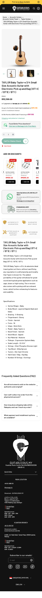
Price (4, 96)
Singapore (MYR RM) (20, 578)
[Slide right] (37, 74)
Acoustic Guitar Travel (10, 19)
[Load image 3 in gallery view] (30, 73)
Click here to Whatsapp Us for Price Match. (22, 126)
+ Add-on (10, 182)
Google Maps (10, 506)
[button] (3, 2)
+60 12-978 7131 (8, 525)
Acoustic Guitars (16, 17)
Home (5, 17)
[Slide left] (4, 74)
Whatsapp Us (8, 487)
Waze (8, 508)
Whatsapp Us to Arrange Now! (25, 201)
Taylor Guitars (26, 19)
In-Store (20, 2)
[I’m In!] (31, 560)
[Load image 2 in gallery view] (21, 73)
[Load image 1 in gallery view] (11, 73)
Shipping (5, 118)
